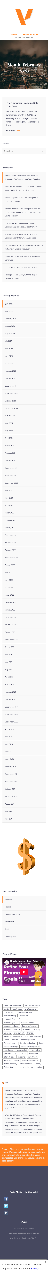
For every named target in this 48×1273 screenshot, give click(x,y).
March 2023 (9, 513)
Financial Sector (10, 1043)
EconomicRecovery (29, 1026)
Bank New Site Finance (24, 1228)
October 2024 (10, 401)
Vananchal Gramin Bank (24, 34)
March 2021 (9, 684)
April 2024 (9, 438)
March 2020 (9, 759)
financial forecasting (33, 1036)
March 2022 (9, 595)
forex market (22, 1050)
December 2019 (11, 774)
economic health (27, 1023)
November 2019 (11, 781)
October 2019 (10, 789)
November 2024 (11, 393)
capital (6, 1009)
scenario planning (26, 1067)
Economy (9, 899)
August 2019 (9, 804)
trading (39, 1067)
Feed (6, 1082)
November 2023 (11, 475)
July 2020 (8, 737)
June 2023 (9, 498)
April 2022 (9, 587)
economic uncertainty (31, 1029)
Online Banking (10, 1067)
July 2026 (9, 304)
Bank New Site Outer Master (20, 1233)
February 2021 (10, 692)
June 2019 (8, 819)
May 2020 (9, 744)
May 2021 (8, 669)
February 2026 (10, 319)
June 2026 (9, 311)
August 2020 (10, 729)
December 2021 (11, 617)
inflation (23, 1053)
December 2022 (11, 535)
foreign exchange (11, 1047)
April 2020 (9, 752)
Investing (21, 1057)
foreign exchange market (31, 1047)
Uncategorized (10, 937)
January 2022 (10, 610)
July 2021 (8, 655)
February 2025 (10, 371)
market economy (10, 1064)
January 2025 (10, 378)
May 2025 (9, 356)
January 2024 (10, 460)
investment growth (11, 1060)
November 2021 (11, 625)
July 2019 (8, 811)
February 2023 (10, 520)
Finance (8, 907)
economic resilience (12, 1029)
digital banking (10, 1016)
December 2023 (11, 468)
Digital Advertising (25, 1012)
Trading (8, 929)
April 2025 (9, 363)
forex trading (35, 1050)
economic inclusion (11, 1026)
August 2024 (10, 416)
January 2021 (10, 699)
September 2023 (11, 483)
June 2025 (9, 349)
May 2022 (9, 580)
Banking (36, 1233)
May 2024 (9, 431)
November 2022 (11, 543)
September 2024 (11, 408)
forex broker (8, 1050)
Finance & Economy (12, 914)
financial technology (28, 1043)
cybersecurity (9, 1012)
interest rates (9, 1057)
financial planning (28, 1040)
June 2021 (8, 662)
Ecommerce (23, 1016)
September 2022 (11, 558)
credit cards (17, 1009)
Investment (9, 922)
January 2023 (10, 528)
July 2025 (8, 341)
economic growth (10, 1023)
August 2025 (10, 334)
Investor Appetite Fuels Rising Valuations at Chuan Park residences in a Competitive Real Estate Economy (23, 212)
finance (30, 1033)
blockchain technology (13, 1005)
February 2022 (10, 602)
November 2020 (11, 714)
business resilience (32, 1005)
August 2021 (9, 647)
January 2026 (10, 326)
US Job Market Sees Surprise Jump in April (21, 267)
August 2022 (10, 565)
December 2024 (11, 386)
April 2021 (9, 677)
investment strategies (30, 1060)
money (38, 1064)
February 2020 (10, 767)
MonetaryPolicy (26, 1064)
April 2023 (9, 505)
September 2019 (11, 796)
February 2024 (10, 453)
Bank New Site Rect (30, 1238)
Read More (10, 130)
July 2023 (8, 490)
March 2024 (9, 446)
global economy (10, 1053)
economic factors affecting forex (17, 1019)
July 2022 (8, 572)
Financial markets (11, 1040)
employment (19, 1033)
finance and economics (13, 1036)
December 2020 (11, 707)
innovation (33, 1053)
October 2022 (10, 550)
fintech (41, 1043)
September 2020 (11, 722)
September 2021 (11, 640)
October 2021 (10, 632)
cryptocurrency (31, 1009)
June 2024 (9, 423)
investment (32, 1057)
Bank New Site (15, 1238)
